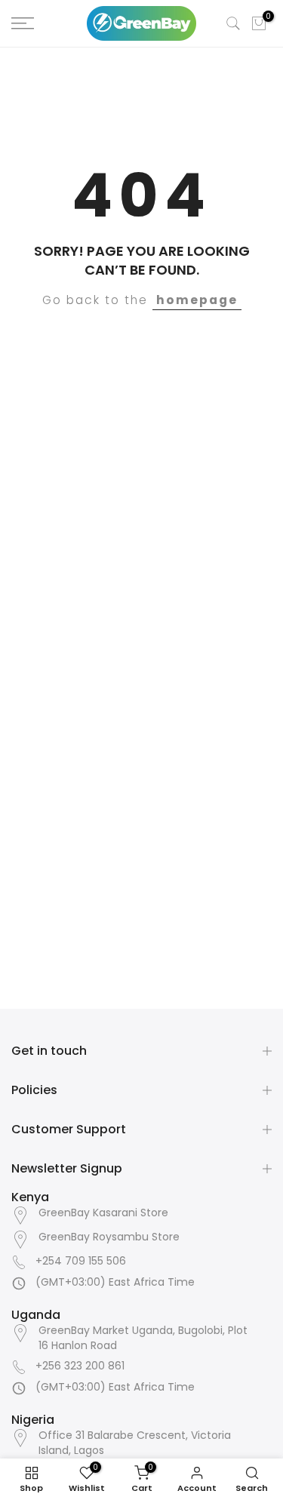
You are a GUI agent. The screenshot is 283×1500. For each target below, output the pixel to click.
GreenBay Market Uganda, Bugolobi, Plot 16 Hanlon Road (143, 1338)
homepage (197, 300)
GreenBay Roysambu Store (109, 1237)
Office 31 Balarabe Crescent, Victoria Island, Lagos (134, 1443)
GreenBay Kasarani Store (103, 1213)
